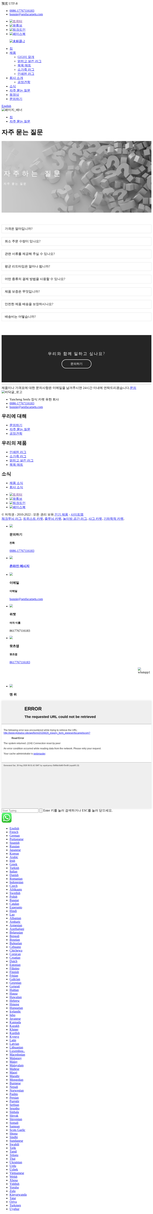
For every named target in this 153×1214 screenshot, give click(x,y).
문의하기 (16, 99)
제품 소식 (16, 483)
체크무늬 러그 (12, 518)
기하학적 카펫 (114, 518)
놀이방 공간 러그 (75, 518)
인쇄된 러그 (26, 73)
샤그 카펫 (95, 518)
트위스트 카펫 (33, 518)
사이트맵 (77, 514)
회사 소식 (16, 487)
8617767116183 (20, 662)
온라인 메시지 (19, 566)
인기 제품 (61, 514)
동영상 (14, 94)
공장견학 (24, 82)
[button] (76, 363)
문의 (133, 388)
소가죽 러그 (26, 69)
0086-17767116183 (22, 10)
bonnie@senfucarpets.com (26, 14)
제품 (13, 52)
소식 (13, 86)
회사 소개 (16, 78)
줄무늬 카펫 (53, 518)
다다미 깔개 (26, 57)
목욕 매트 (24, 65)
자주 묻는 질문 (20, 90)
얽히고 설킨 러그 (29, 61)
